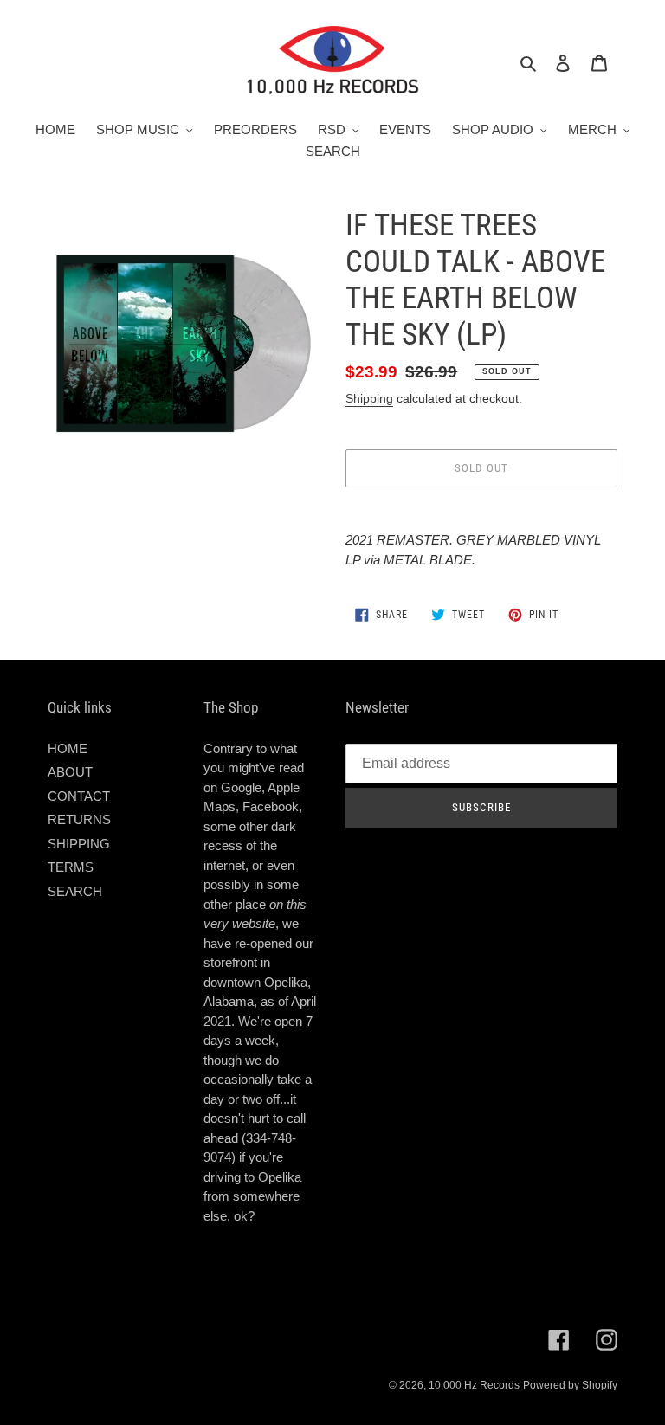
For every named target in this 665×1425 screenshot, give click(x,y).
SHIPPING (79, 843)
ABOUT (70, 771)
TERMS (71, 867)
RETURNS (79, 819)
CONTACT (79, 796)
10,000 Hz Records (474, 1385)
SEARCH (75, 891)
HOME (67, 748)
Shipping (369, 398)
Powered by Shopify (570, 1385)
